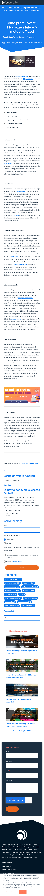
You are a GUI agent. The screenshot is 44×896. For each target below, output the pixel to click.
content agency (16, 319)
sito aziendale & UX (12, 590)
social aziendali (21, 191)
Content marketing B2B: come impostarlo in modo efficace (21, 652)
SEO (22, 594)
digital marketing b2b (13, 579)
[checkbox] (22, 541)
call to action (14, 256)
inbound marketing (12, 583)
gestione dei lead (30, 598)
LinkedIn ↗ (7, 485)
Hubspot (16, 215)
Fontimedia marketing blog (16, 8)
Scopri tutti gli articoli (22, 730)
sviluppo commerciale (25, 298)
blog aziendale (28, 79)
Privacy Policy (17, 561)
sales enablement (24, 602)
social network (9, 163)
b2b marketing (10, 594)
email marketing (28, 606)
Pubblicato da (14, 37)
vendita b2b (28, 583)
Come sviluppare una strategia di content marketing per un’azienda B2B (20, 725)
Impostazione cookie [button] (12, 892)
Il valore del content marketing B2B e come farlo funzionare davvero (21, 676)
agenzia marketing (12, 606)
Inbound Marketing (20, 264)
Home (3, 8)
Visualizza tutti (9, 611)
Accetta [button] (23, 892)
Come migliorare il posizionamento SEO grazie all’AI (20, 700)
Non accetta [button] (32, 892)
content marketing (34, 8)
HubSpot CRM (28, 590)
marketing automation (13, 598)
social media (10, 602)
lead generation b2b (30, 587)
